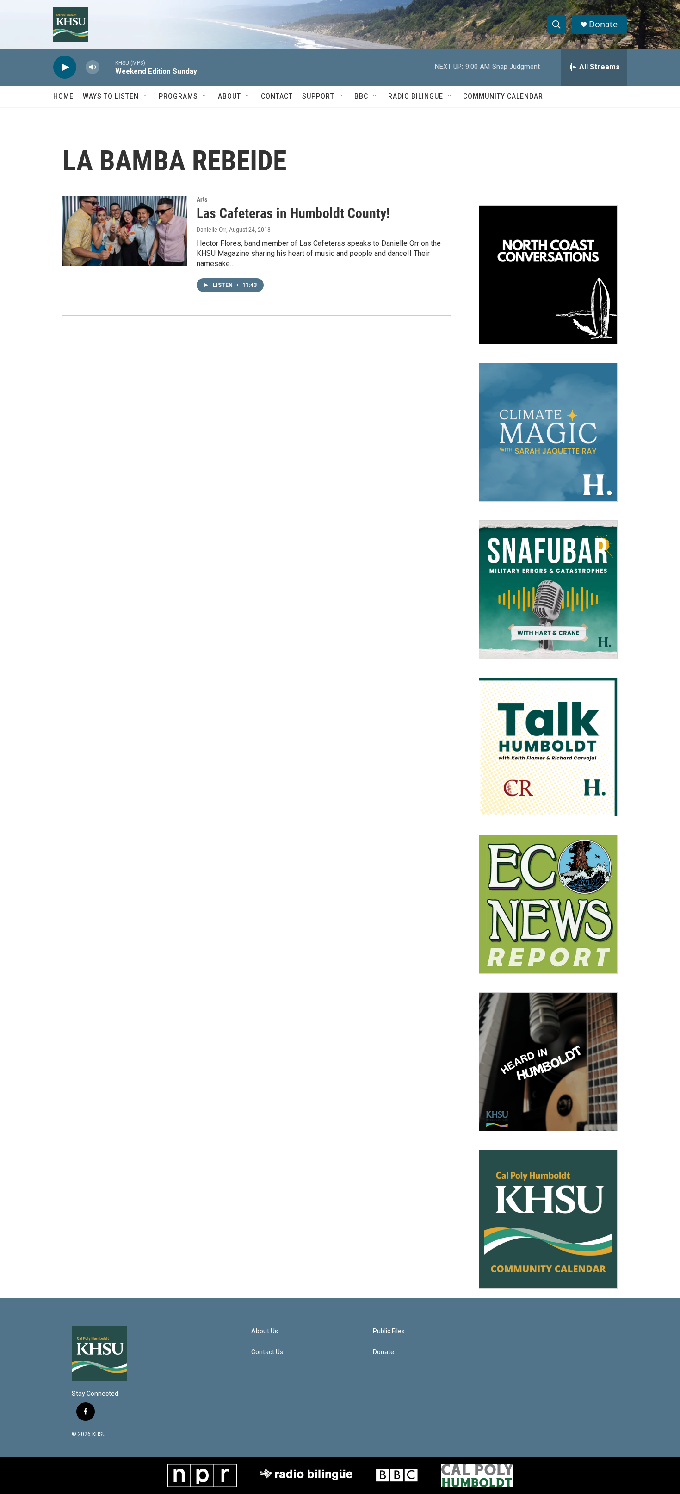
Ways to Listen (111, 96)
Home (63, 96)
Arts (202, 199)
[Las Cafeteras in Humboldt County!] (124, 231)
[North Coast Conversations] (548, 275)
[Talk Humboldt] (548, 747)
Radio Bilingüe (415, 96)
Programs (178, 96)
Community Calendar (503, 96)
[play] (64, 67)
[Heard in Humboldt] (548, 1062)
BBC (361, 96)
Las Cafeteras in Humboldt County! (293, 213)
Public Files (389, 1331)
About (229, 96)
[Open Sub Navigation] (145, 96)
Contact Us (267, 1352)
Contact (277, 96)
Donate (603, 24)
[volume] (92, 67)
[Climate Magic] (548, 432)
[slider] (107, 67)
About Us (264, 1331)
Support (318, 96)
